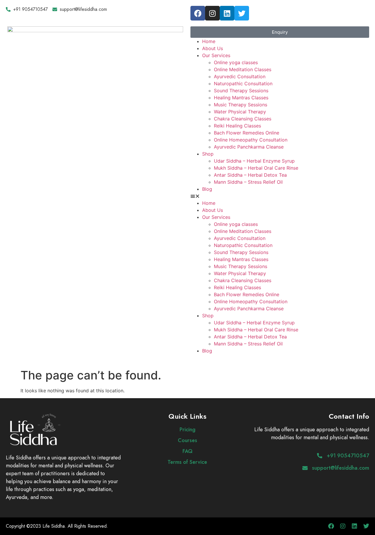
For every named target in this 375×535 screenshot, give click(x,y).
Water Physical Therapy (240, 112)
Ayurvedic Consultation (239, 76)
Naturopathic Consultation (243, 83)
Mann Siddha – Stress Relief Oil (248, 182)
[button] (279, 196)
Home (208, 41)
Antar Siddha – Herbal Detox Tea (250, 175)
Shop (208, 154)
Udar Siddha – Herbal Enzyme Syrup (254, 161)
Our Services (216, 55)
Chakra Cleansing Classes (242, 119)
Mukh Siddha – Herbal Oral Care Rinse (256, 168)
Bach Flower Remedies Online (246, 133)
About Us (212, 48)
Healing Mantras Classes (241, 97)
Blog (207, 189)
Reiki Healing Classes (237, 126)
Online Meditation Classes (242, 69)
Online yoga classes (236, 62)
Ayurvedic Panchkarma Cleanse (249, 147)
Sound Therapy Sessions (241, 90)
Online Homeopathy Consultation (250, 140)
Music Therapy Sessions (240, 105)
